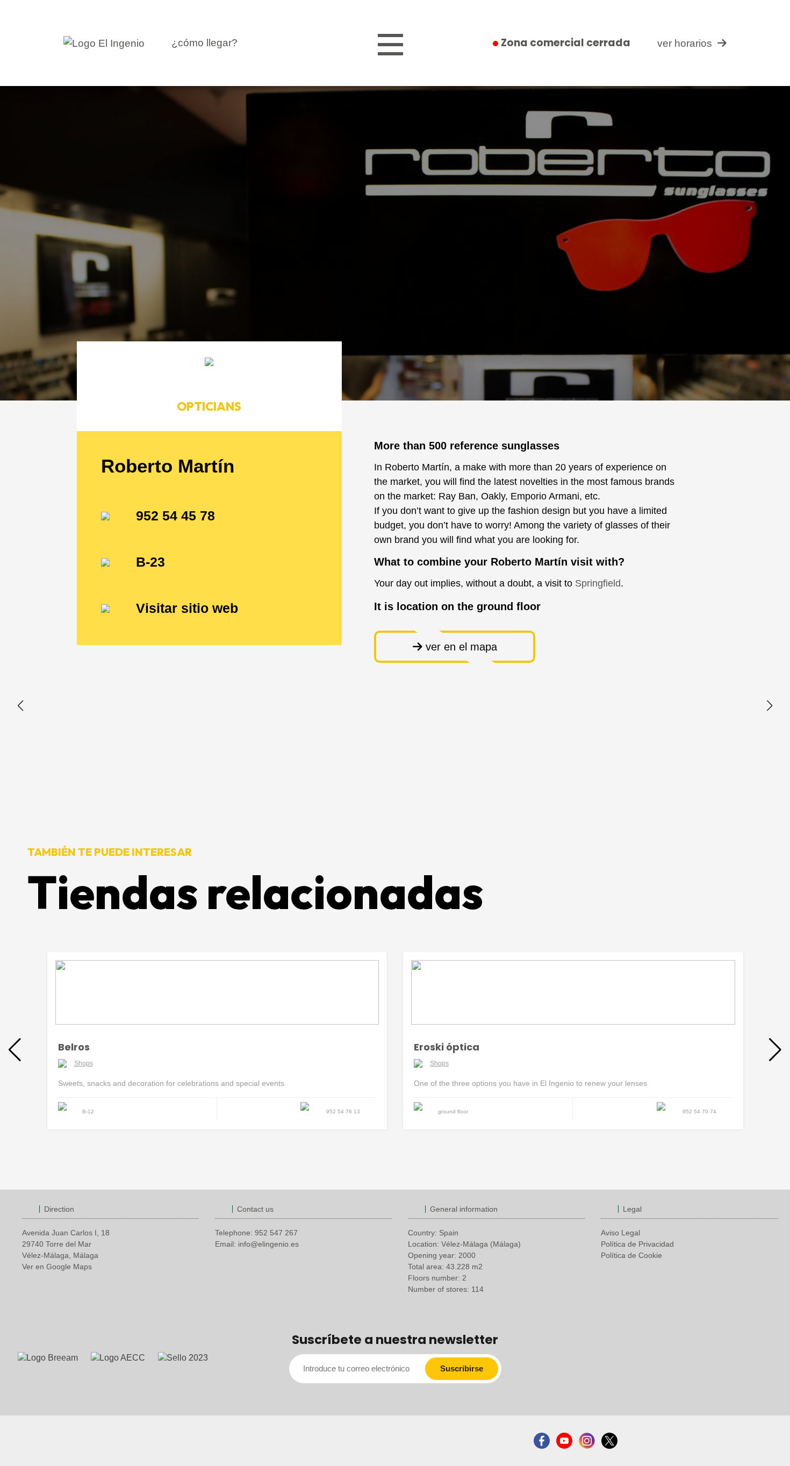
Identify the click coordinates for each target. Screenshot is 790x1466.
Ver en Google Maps (57, 1266)
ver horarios (684, 43)
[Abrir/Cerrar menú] (390, 45)
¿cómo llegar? (204, 42)
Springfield (598, 583)
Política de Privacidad (637, 1244)
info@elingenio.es (268, 1244)
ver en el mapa (459, 647)
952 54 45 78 (175, 515)
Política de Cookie (631, 1255)
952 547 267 (276, 1232)
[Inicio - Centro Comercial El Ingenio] (104, 42)
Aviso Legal (620, 1232)
